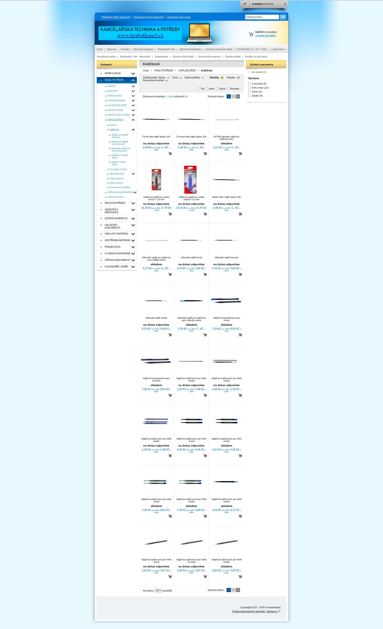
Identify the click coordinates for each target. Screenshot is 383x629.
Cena (175, 77)
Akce (211, 88)
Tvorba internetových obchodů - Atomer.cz (255, 611)
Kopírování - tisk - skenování (135, 56)
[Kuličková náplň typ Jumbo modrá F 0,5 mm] (191, 194)
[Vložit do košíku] (170, 153)
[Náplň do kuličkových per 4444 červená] (191, 556)
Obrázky (214, 77)
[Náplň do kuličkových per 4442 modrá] (191, 496)
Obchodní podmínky (190, 49)
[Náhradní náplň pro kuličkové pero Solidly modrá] (156, 254)
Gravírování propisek (209, 56)
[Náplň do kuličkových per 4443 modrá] (226, 496)
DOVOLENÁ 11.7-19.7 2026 (252, 49)
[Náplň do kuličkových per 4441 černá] (191, 435)
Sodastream (161, 56)
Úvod (100, 49)
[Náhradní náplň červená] (226, 254)
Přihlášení (116, 17)
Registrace (149, 17)
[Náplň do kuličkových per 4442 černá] (156, 496)
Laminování (277, 49)
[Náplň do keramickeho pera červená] (156, 375)
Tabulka (231, 77)
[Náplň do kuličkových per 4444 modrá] (226, 556)
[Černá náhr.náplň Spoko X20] (156, 133)
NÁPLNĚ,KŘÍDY (187, 70)
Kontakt (125, 49)
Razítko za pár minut (256, 56)
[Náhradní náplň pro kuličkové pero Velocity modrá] (191, 315)
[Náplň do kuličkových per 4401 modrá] (191, 375)
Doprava (111, 49)
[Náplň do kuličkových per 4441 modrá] (226, 435)
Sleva (222, 88)
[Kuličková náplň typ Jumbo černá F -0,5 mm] (156, 194)
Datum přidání (192, 77)
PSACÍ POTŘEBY (164, 70)
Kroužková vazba (106, 56)
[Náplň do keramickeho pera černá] (226, 315)
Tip (202, 88)
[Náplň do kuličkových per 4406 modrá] (156, 435)
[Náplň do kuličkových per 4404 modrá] (226, 375)
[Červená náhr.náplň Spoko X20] (191, 133)
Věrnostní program (143, 49)
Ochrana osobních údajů (218, 49)
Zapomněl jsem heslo (179, 17)
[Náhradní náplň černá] (191, 254)
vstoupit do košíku (265, 35)
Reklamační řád (166, 49)
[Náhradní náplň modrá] (156, 315)
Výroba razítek (233, 56)
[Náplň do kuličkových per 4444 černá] (156, 556)
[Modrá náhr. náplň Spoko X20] (226, 194)
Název (162, 77)
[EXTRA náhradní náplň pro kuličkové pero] (226, 133)
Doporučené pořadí (153, 80)
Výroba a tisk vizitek (183, 56)
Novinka (234, 88)
